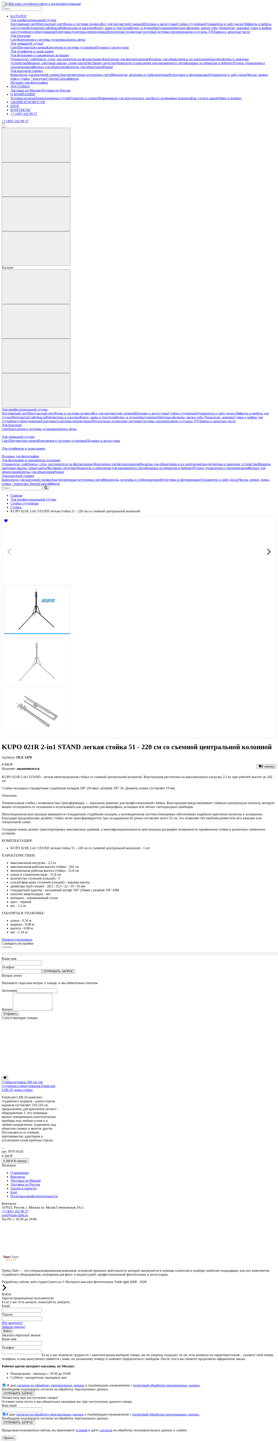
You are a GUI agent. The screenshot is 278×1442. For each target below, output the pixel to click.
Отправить (10, 1013)
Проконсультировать (17, 939)
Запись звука (75, 39)
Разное (108, 67)
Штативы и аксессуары (159, 24)
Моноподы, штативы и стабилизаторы (139, 75)
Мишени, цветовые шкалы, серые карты (57, 63)
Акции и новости (23, 1188)
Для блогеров (20, 36)
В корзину (268, 766)
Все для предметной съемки (121, 24)
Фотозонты (34, 28)
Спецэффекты (68, 78)
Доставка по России (56, 90)
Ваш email (9, 1405)
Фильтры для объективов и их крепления (178, 59)
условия (81, 1430)
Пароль (7, 1314)
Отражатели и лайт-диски (224, 24)
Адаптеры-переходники (88, 32)
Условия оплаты (22, 98)
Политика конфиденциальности (34, 1196)
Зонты (53, 78)
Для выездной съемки (26, 71)
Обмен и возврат (229, 98)
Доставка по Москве (25, 90)
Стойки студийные (191, 24)
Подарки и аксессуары (112, 47)
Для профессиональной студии (33, 20)
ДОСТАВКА (20, 86)
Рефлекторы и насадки (77, 28)
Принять (8, 1438)
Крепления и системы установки (42, 39)
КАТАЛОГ (18, 16)
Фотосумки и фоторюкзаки (188, 75)
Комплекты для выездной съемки (35, 75)
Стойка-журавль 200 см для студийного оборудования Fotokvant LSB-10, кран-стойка (28, 1086)
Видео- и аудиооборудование (150, 28)
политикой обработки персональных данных (166, 1385)
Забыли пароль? (13, 1327)
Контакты (17, 1176)
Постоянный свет (23, 24)
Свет (14, 39)
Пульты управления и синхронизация (221, 468)
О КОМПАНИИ (22, 94)
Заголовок (9, 990)
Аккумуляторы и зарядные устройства (229, 464)
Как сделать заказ (204, 98)
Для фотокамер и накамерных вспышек (39, 55)
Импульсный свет (49, 24)
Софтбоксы (51, 28)
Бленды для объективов (85, 67)
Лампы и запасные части (231, 32)
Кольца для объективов (50, 67)
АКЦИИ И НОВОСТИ (27, 102)
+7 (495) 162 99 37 (23, 114)
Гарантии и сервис (84, 98)
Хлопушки (63, 32)
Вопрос (7, 1009)
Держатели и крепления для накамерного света (150, 63)
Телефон (8, 967)
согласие (106, 1430)
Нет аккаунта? (12, 1323)
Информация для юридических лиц (124, 98)
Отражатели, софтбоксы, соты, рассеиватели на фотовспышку (56, 59)
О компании (19, 1173)
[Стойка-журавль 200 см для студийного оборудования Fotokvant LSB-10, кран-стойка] (29, 1073)
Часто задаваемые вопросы (171, 98)
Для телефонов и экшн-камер (32, 51)
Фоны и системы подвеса (82, 24)
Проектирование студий (52, 98)
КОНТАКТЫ (20, 110)
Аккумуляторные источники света (85, 75)
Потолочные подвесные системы (131, 32)
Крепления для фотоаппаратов (125, 59)
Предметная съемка (32, 47)
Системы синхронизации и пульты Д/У (184, 32)
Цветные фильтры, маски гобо (195, 28)
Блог (13, 1192)
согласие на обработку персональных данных (50, 1385)
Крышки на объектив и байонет (209, 63)
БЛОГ (14, 106)
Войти (7, 1331)
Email (6, 1306)
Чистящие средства (101, 63)
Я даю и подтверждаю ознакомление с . (104, 1385)
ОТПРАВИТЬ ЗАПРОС (58, 971)
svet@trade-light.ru (15, 1215)
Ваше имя (9, 958)
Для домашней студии (26, 43)
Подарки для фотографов (29, 82)
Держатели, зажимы (233, 28)
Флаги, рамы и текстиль (111, 28)
